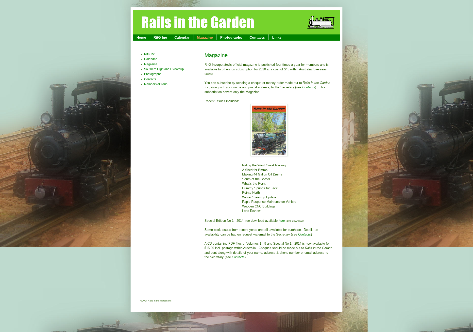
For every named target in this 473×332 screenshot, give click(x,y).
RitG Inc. (149, 54)
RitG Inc (160, 37)
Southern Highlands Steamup (164, 69)
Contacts (257, 37)
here (282, 220)
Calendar (181, 37)
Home (141, 37)
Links (277, 37)
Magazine (205, 37)
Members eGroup (156, 84)
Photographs (231, 37)
